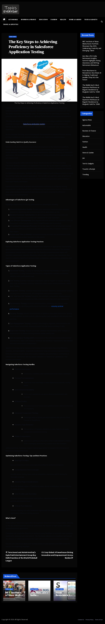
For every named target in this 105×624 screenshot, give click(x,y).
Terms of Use (99, 620)
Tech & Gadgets (90, 19)
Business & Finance (28, 19)
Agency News (12, 37)
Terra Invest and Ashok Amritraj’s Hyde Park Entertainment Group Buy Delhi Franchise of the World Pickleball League (21, 556)
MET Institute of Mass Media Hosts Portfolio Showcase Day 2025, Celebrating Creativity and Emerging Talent (91, 46)
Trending (85, 174)
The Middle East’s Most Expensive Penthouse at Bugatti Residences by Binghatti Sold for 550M (91, 88)
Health (63, 19)
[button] (102, 21)
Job (83, 158)
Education (43, 19)
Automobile (13, 19)
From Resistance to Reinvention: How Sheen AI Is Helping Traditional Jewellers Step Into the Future (91, 75)
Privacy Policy (89, 620)
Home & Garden (75, 19)
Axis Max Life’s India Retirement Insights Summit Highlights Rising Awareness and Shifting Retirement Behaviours (91, 61)
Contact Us (81, 620)
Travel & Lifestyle (10, 24)
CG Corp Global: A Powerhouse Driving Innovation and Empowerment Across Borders (57, 555)
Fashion (54, 19)
